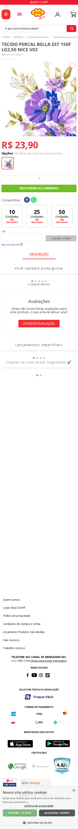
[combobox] (39, 28)
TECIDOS (18, 37)
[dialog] (39, 807)
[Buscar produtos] (72, 28)
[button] (39, 99)
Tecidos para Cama (38, 37)
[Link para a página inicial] (6, 37)
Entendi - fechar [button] (20, 812)
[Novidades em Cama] (19, 14)
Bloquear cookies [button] (57, 812)
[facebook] (27, 200)
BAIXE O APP (39, 2)
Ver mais (39, 293)
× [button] (73, 790)
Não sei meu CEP (11, 244)
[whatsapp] (34, 200)
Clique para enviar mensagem (48, 759)
